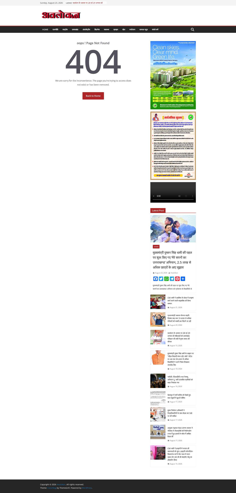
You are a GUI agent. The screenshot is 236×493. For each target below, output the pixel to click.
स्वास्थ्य (106, 29)
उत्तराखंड (75, 29)
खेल (123, 29)
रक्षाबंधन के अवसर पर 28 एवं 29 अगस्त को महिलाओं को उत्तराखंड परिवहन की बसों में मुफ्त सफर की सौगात (179, 337)
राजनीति (55, 29)
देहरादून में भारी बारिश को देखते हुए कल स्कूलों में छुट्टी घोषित (179, 396)
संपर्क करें (155, 29)
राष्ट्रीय (65, 29)
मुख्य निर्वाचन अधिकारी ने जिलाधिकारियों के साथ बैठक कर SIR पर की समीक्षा (180, 413)
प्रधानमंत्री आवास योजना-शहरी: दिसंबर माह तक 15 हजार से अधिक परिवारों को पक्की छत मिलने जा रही (179, 318)
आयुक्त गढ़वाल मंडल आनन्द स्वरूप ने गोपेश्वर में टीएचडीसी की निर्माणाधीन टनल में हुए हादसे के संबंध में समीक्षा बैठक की (180, 432)
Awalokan (174, 273)
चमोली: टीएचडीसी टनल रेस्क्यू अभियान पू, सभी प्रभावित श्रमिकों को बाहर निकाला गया (180, 379)
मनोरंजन (132, 29)
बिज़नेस (97, 29)
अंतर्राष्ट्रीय (86, 29)
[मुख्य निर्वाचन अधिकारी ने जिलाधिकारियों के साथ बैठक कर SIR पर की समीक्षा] (157, 415)
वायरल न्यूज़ (144, 29)
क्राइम (115, 29)
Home (45, 29)
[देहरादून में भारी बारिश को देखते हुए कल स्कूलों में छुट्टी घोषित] (157, 398)
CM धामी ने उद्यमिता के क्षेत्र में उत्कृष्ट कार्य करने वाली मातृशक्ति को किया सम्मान (181, 300)
